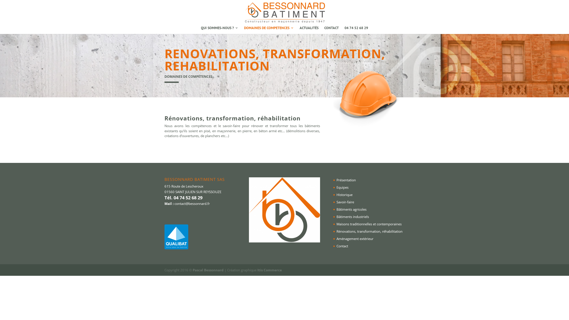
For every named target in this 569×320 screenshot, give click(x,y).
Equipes (343, 187)
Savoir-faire (345, 202)
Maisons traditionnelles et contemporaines (369, 224)
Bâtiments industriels (353, 216)
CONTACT (331, 28)
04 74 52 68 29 (356, 28)
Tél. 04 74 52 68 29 (183, 198)
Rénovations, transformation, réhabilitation (370, 231)
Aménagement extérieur (355, 238)
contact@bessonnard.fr (192, 203)
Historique (345, 194)
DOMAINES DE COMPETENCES (266, 28)
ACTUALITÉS (309, 28)
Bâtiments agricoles (352, 209)
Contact (342, 246)
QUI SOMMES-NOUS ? (217, 28)
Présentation (346, 180)
